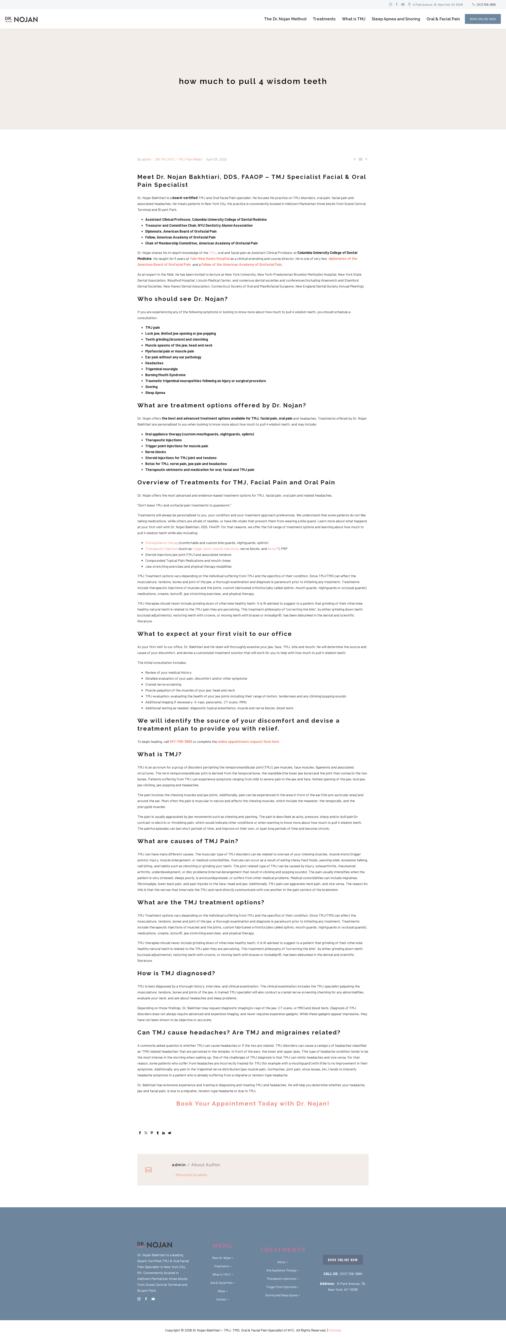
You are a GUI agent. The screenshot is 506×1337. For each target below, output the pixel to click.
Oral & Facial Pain (443, 19)
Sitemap (335, 1330)
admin (146, 159)
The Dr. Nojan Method (285, 19)
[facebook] (146, 1298)
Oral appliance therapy (162, 542)
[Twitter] (145, 1132)
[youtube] (153, 1298)
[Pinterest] (151, 1132)
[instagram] (139, 1298)
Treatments (324, 19)
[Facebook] (140, 1132)
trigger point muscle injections (215, 548)
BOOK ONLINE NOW (483, 19)
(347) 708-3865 (351, 1273)
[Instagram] (390, 4)
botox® (273, 548)
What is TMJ (353, 19)
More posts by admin (191, 1175)
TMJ (212, 252)
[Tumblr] (157, 1132)
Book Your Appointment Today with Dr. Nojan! (253, 1103)
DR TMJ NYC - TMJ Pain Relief (178, 159)
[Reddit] (169, 1132)
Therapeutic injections (162, 548)
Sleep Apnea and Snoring (396, 19)
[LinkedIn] (163, 1132)
